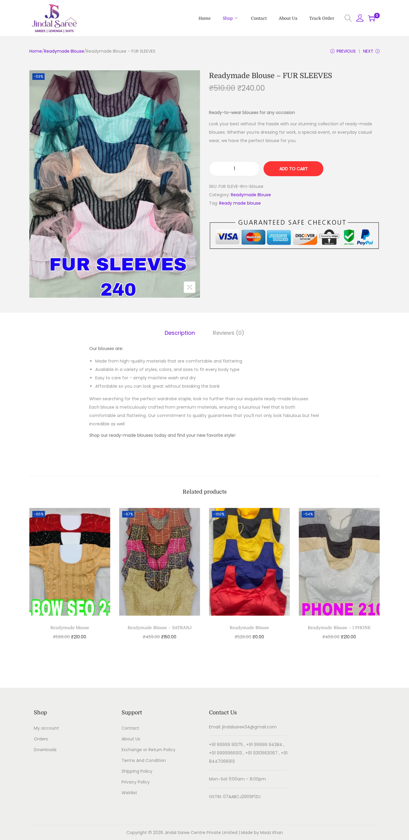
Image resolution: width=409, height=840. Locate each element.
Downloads (45, 750)
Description (180, 333)
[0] (371, 18)
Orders (41, 739)
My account (46, 728)
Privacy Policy (136, 782)
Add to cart (293, 169)
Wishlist (129, 793)
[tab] (180, 333)
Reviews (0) (228, 333)
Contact (130, 728)
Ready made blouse (240, 203)
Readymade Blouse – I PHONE (339, 627)
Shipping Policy (137, 771)
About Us (131, 739)
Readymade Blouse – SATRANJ (160, 627)
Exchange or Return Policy (148, 750)
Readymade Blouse (64, 51)
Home (35, 51)
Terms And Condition (144, 760)
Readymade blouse (69, 627)
